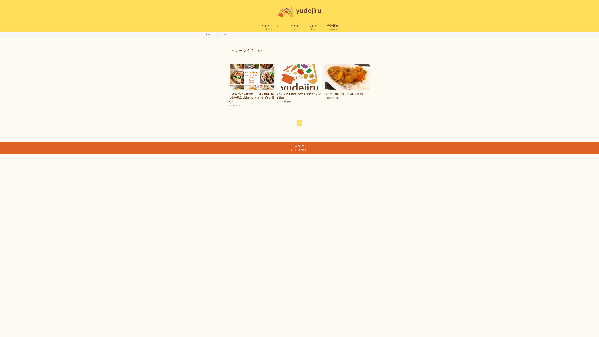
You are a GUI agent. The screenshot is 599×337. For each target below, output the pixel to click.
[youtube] (303, 145)
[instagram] (295, 145)
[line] (299, 145)
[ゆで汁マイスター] (299, 11)
